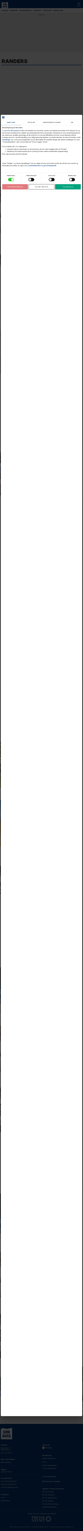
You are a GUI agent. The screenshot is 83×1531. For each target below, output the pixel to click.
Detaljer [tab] (31, 122)
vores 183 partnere (13, 130)
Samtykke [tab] (11, 122)
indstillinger (6, 140)
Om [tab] (72, 122)
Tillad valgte (41, 187)
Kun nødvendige (15, 187)
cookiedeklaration (34, 165)
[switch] (31, 179)
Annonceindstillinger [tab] (52, 122)
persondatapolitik (50, 165)
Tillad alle (67, 187)
